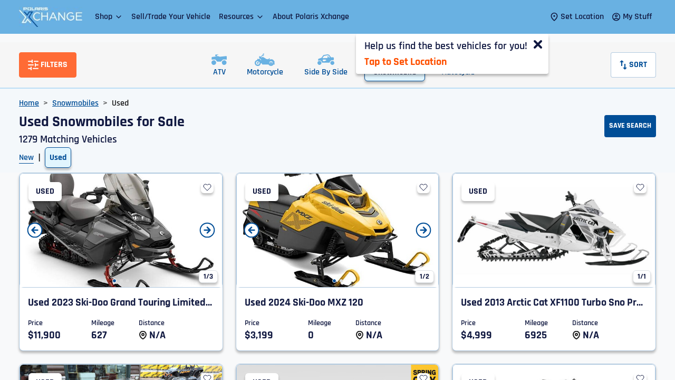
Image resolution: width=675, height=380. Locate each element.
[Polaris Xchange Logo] (50, 17)
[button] (109, 16)
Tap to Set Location (405, 62)
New (26, 157)
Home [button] (29, 103)
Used (58, 157)
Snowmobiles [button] (75, 103)
